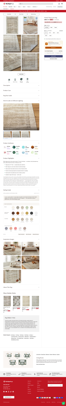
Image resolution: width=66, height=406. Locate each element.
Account (57, 0)
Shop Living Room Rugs (40, 364)
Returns (38, 387)
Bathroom (54, 354)
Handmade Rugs (49, 6)
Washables (10, 6)
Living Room (38, 354)
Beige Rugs (27, 336)
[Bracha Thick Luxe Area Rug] (26, 301)
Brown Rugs (21, 14)
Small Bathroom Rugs (15, 339)
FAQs (38, 383)
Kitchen (51, 354)
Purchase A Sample (53, 58)
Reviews (29, 383)
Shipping (38, 385)
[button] (62, 4)
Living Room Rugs (14, 336)
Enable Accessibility (40, 391)
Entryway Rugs (21, 336)
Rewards (29, 389)
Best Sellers (5, 6)
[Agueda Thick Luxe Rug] (7, 301)
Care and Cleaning (40, 389)
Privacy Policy (43, 402)
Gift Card (29, 393)
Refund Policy (53, 402)
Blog (28, 387)
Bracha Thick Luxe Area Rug (25, 308)
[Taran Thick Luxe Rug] (35, 301)
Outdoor (54, 6)
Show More (21, 74)
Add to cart (53, 56)
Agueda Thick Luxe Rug (6, 308)
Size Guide (61, 30)
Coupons (29, 391)
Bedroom (47, 354)
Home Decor (5, 8)
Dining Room (43, 354)
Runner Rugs (26, 338)
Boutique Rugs (7, 402)
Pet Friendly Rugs (20, 338)
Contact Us (39, 381)
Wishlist (61, 0)
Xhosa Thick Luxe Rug (16, 307)
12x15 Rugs (31, 338)
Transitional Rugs (33, 336)
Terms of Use (48, 402)
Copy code (60, 22)
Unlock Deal (53, 47)
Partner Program (30, 385)
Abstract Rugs (33, 14)
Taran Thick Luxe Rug (35, 307)
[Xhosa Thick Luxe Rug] (16, 301)
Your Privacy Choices (60, 402)
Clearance (12, 8)
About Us (29, 381)
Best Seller (9, 14)
